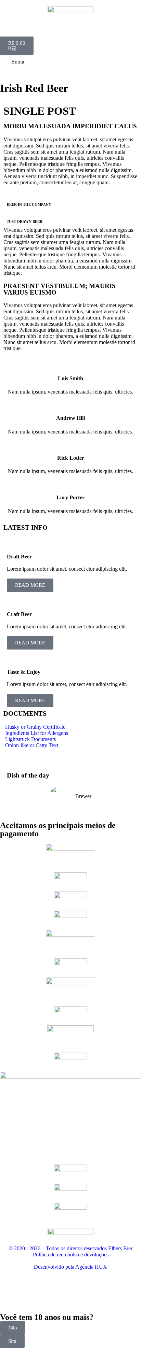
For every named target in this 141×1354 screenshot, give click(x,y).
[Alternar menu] (70, 33)
